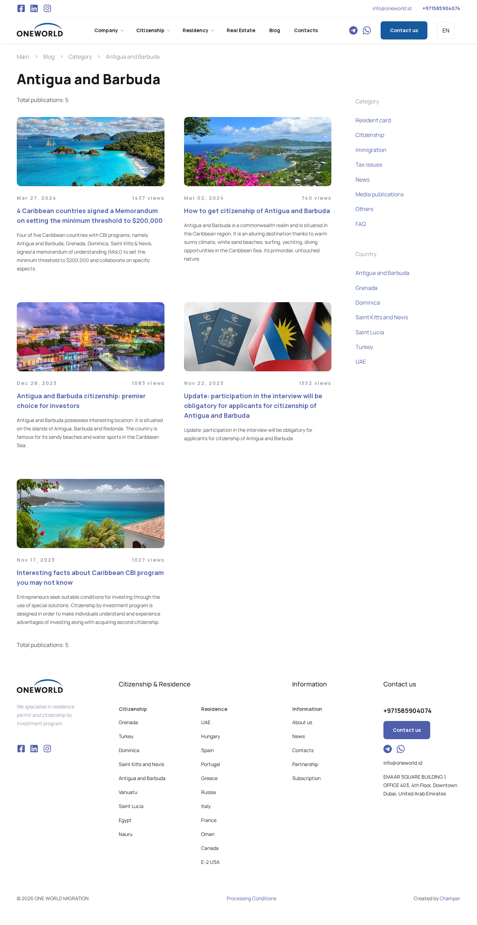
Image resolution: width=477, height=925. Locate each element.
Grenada (366, 288)
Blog (274, 30)
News (362, 179)
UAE (360, 361)
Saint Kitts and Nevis (381, 317)
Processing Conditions (251, 898)
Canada (210, 848)
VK (34, 8)
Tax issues (368, 164)
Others (364, 209)
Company (106, 30)
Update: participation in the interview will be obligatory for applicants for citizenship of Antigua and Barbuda (253, 406)
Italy (206, 806)
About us (302, 722)
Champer (450, 898)
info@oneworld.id (392, 8)
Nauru (125, 834)
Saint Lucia (369, 332)
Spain (207, 750)
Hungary (210, 736)
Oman (207, 834)
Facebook (21, 8)
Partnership (305, 764)
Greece (209, 778)
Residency (195, 30)
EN (445, 30)
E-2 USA (210, 862)
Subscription (306, 778)
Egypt (125, 820)
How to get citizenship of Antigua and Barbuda (257, 210)
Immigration (371, 150)
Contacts (306, 30)
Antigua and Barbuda (382, 273)
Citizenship (150, 30)
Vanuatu (128, 792)
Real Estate (241, 30)
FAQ (360, 224)
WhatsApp (366, 30)
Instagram (47, 8)
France (209, 820)
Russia (208, 792)
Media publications (379, 194)
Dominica (367, 302)
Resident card (373, 120)
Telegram (353, 30)
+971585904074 (441, 8)
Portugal (210, 764)
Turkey (364, 347)
